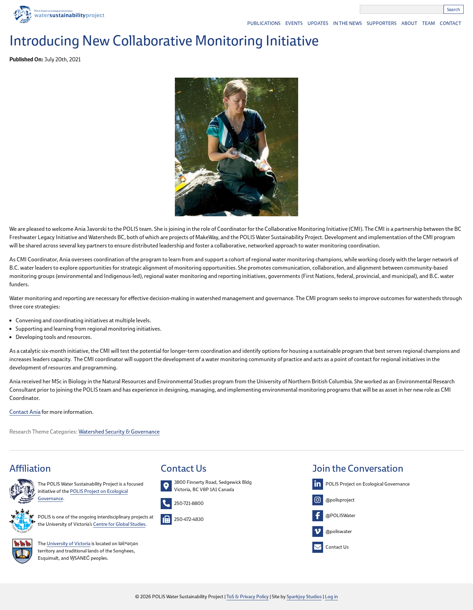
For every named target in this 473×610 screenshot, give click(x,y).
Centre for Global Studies (119, 524)
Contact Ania (25, 412)
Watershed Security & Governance (119, 431)
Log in (331, 596)
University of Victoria (68, 543)
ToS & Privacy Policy (247, 596)
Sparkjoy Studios (304, 596)
